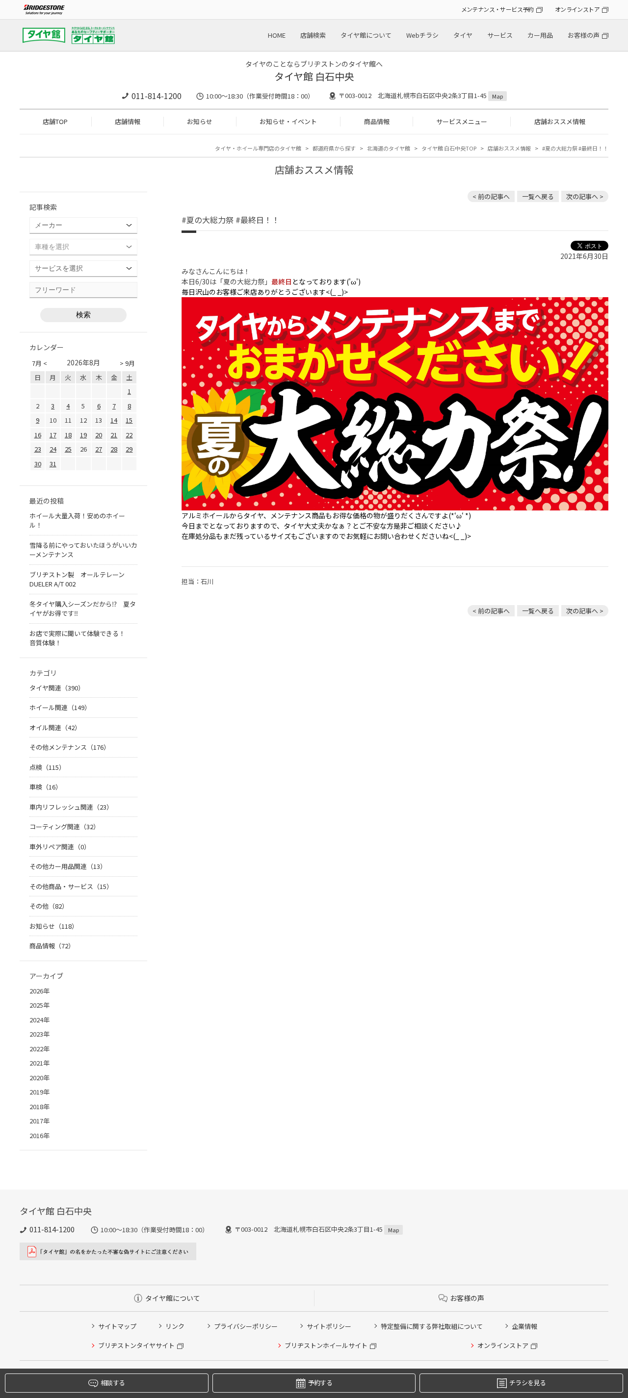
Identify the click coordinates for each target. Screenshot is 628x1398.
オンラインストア (577, 9)
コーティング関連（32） (64, 826)
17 (53, 434)
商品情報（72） (52, 945)
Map (497, 96)
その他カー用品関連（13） (67, 866)
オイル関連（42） (55, 727)
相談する (113, 1382)
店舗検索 (313, 35)
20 (98, 434)
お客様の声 (584, 35)
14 (113, 420)
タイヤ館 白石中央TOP (448, 148)
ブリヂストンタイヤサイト (136, 1345)
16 (37, 434)
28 (113, 449)
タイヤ (462, 35)
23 (37, 449)
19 (83, 434)
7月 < (39, 363)
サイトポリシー (329, 1326)
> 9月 (127, 363)
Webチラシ (422, 35)
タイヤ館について (366, 35)
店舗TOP (55, 121)
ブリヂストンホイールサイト (326, 1345)
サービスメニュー (461, 121)
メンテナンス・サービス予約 (497, 9)
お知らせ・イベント (288, 121)
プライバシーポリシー (246, 1326)
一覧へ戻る (538, 196)
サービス (500, 35)
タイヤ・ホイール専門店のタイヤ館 (258, 148)
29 (129, 449)
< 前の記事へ (491, 196)
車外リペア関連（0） (59, 846)
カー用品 (540, 35)
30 (37, 463)
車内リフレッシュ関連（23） (71, 807)
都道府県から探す (334, 148)
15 (129, 420)
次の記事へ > (584, 196)
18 (68, 434)
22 (129, 434)
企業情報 (524, 1326)
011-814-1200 (156, 96)
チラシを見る (527, 1382)
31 (53, 463)
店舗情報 (127, 121)
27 (98, 449)
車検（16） (45, 786)
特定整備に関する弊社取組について (432, 1326)
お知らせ (199, 121)
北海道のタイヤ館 (388, 148)
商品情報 (377, 121)
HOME (277, 35)
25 (68, 449)
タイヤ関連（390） (56, 687)
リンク (174, 1326)
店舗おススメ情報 (559, 121)
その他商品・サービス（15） (71, 886)
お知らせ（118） (53, 926)
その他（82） (48, 906)
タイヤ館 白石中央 (314, 76)
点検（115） (47, 767)
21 (113, 434)
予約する (320, 1382)
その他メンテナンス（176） (69, 747)
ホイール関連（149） (60, 707)
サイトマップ (117, 1326)
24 (53, 449)
